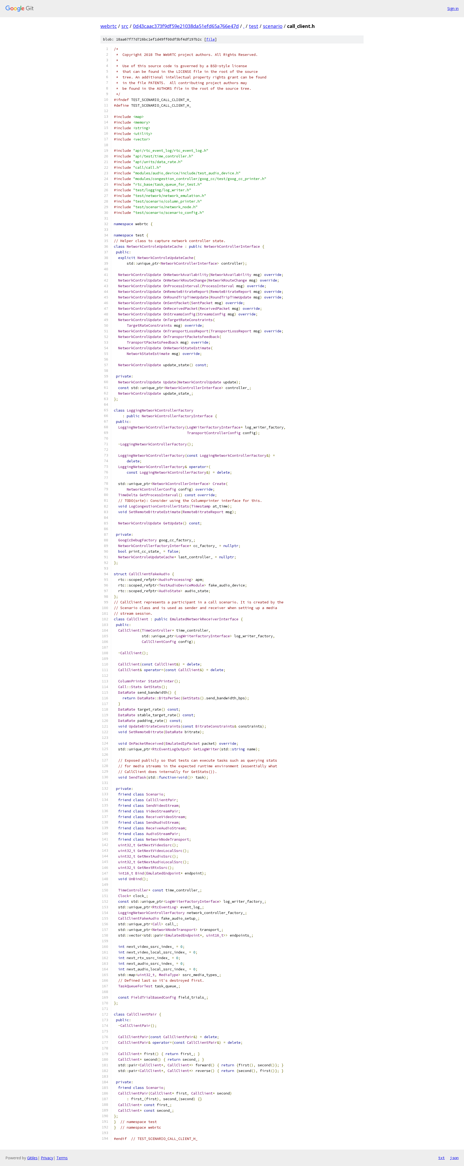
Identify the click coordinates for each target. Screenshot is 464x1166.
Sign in (453, 8)
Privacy (47, 1157)
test (253, 26)
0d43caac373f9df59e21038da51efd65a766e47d (186, 26)
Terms (62, 1157)
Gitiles (32, 1157)
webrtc (108, 26)
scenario (272, 26)
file (210, 39)
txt (441, 1157)
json (454, 1157)
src (124, 26)
